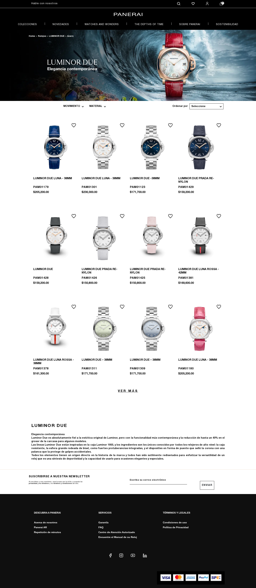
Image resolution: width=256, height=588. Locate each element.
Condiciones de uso (175, 522)
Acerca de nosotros (45, 522)
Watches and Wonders (102, 24)
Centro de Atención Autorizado (116, 532)
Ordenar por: (180, 106)
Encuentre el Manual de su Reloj (117, 537)
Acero (70, 36)
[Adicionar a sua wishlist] (74, 125)
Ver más (128, 391)
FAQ (100, 527)
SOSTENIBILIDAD (227, 24)
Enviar (207, 485)
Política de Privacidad (176, 527)
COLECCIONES (27, 24)
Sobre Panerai (189, 24)
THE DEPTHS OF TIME (149, 24)
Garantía (103, 522)
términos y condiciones (62, 483)
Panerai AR (40, 527)
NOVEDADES (61, 24)
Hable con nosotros (44, 3)
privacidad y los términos (39, 483)
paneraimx (32, 36)
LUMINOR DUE (56, 36)
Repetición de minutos (47, 532)
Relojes (42, 36)
